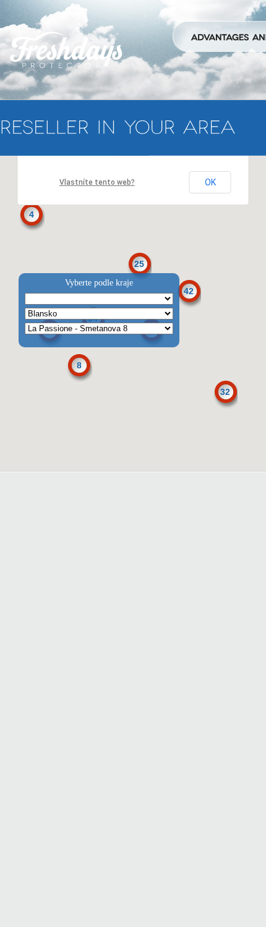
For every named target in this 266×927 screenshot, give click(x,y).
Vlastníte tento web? (97, 182)
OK (210, 182)
